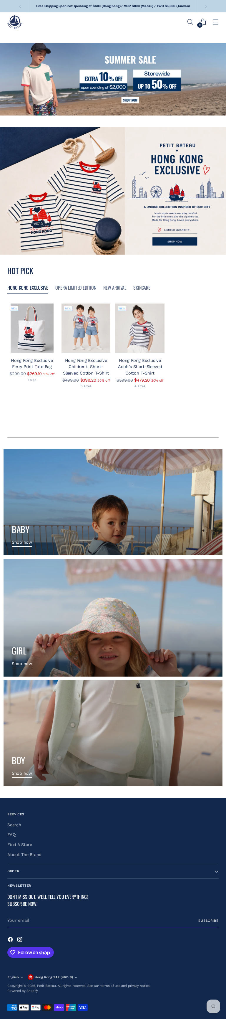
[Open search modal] (190, 22)
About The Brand (24, 854)
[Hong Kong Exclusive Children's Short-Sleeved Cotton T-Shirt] (86, 328)
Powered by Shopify (22, 991)
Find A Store (19, 844)
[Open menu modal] (216, 22)
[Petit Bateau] (14, 22)
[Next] (205, 6)
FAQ (11, 834)
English (13, 977)
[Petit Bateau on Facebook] (10, 940)
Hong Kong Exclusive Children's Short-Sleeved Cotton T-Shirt (86, 367)
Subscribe (208, 921)
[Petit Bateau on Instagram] (20, 940)
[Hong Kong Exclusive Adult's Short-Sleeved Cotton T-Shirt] (139, 328)
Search (14, 824)
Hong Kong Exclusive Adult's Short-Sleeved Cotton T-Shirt (140, 367)
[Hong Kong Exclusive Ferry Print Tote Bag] (31, 328)
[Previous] (20, 6)
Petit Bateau (46, 986)
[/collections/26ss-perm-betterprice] (113, 79)
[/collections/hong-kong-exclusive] (113, 191)
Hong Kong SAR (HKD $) (54, 977)
